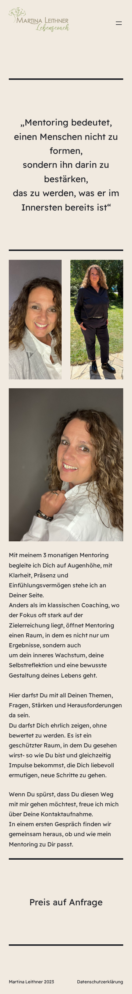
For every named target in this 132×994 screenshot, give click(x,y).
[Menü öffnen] (118, 23)
